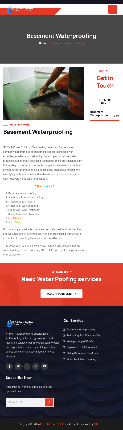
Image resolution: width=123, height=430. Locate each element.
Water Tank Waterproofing (81, 359)
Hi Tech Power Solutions (54, 424)
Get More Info (105, 101)
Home (42, 43)
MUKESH (99, 424)
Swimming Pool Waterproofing (84, 335)
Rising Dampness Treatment (83, 353)
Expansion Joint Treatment (82, 347)
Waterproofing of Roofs (80, 341)
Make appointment (60, 293)
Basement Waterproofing (81, 329)
